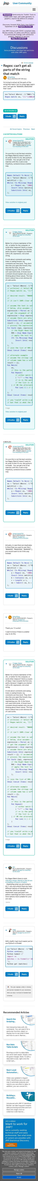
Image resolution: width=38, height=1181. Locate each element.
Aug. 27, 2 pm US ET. (19, 38)
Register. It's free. (25, 27)
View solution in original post (16, 202)
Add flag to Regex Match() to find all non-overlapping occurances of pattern (19, 881)
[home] (5, 3)
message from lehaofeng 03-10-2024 (22, 235)
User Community (22, 3)
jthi (14, 867)
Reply (22, 116)
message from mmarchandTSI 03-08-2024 (20, 537)
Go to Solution (9, 111)
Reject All (19, 1173)
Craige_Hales (17, 232)
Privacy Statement (27, 1155)
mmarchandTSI (18, 141)
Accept (19, 1177)
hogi (14, 930)
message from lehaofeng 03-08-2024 (22, 145)
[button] (2, 66)
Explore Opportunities (11, 1144)
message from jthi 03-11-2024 (22, 933)
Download (7, 15)
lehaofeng (11, 77)
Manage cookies (19, 1170)
